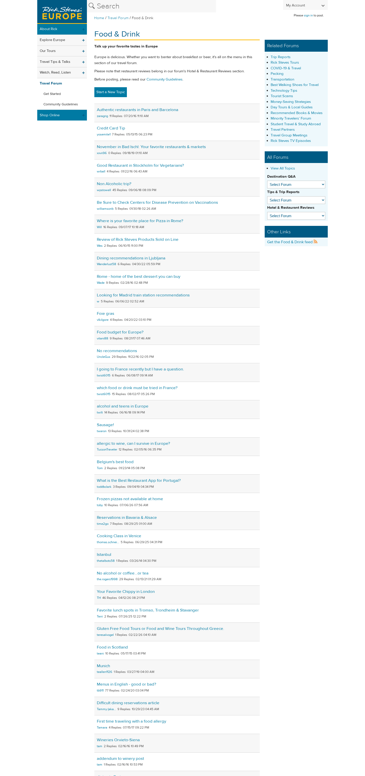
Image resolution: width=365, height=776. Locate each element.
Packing (277, 73)
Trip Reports (281, 57)
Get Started (52, 94)
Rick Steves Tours (285, 62)
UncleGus (103, 357)
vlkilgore (103, 320)
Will (99, 227)
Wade (101, 283)
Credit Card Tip (111, 128)
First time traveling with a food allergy (131, 721)
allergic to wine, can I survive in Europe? (133, 443)
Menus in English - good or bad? (126, 684)
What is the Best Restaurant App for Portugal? (139, 480)
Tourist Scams (282, 96)
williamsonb (105, 209)
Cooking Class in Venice (119, 536)
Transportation (282, 79)
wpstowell (104, 190)
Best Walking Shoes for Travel (295, 84)
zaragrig (102, 116)
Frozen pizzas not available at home (130, 499)
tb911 (100, 691)
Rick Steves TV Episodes (291, 140)
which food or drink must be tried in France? (137, 388)
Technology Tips (284, 90)
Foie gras (105, 313)
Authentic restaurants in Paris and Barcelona (137, 110)
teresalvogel (105, 635)
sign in (308, 15)
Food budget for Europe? (120, 332)
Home (99, 18)
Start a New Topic (110, 92)
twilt (100, 412)
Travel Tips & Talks (55, 61)
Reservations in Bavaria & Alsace (127, 517)
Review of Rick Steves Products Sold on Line (138, 239)
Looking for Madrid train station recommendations (143, 295)
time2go (103, 524)
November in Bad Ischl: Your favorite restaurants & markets (151, 147)
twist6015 (103, 375)
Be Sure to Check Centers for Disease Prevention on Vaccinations (157, 202)
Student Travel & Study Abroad (296, 124)
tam (99, 746)
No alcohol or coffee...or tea (122, 573)
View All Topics (283, 168)
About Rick (48, 29)
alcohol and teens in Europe (122, 406)
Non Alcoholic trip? (114, 184)
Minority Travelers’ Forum (291, 118)
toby (100, 505)
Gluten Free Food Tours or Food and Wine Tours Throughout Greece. (160, 628)
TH (99, 598)
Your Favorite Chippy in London (126, 591)
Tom (100, 468)
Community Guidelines (60, 104)
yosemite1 (103, 134)
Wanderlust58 (106, 264)
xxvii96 (102, 153)
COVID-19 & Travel (286, 68)
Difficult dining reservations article (128, 703)
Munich (103, 666)
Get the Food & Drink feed (290, 242)
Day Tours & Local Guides (292, 107)
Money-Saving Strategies (291, 101)
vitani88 (102, 338)
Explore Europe (52, 40)
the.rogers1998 (107, 579)
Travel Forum (118, 18)
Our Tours (48, 50)
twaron (102, 431)
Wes (100, 246)
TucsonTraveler (107, 449)
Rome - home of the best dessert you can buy (138, 276)
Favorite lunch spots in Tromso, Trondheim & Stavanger (148, 610)
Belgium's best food (115, 462)
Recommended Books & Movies (297, 113)
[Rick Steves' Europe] (62, 12)
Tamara (102, 728)
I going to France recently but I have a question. (140, 369)
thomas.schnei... (108, 542)
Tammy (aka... (106, 709)
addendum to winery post (120, 758)
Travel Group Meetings (289, 135)
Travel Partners (283, 129)
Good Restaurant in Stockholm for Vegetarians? (140, 165)
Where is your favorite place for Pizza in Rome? (140, 221)
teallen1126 (104, 672)
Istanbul (104, 554)
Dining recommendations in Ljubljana (131, 258)
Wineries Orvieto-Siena (118, 740)
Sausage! (105, 425)
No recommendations (117, 351)
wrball (101, 171)
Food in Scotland (112, 647)
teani (100, 653)
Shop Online (50, 115)
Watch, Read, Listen (55, 72)
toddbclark (104, 487)
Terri (100, 616)
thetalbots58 (106, 561)
